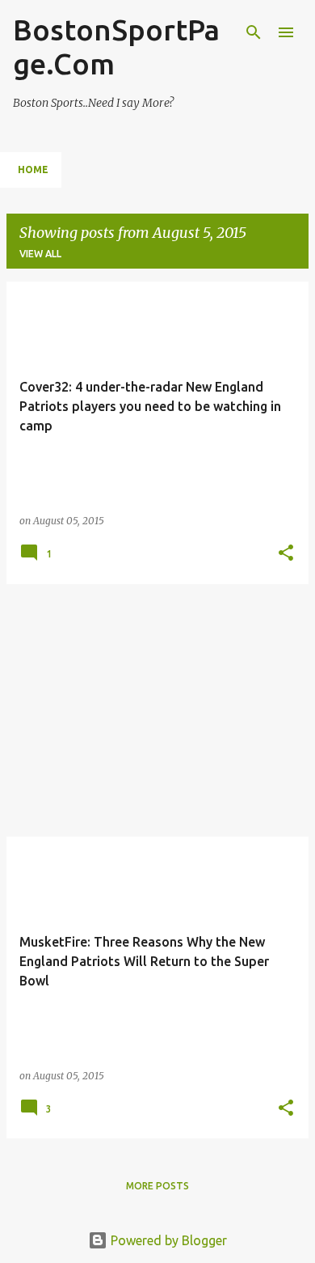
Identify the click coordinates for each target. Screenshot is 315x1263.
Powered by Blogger (167, 1240)
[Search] (253, 32)
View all (40, 253)
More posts (157, 1185)
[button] (286, 554)
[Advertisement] (157, 710)
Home (33, 169)
